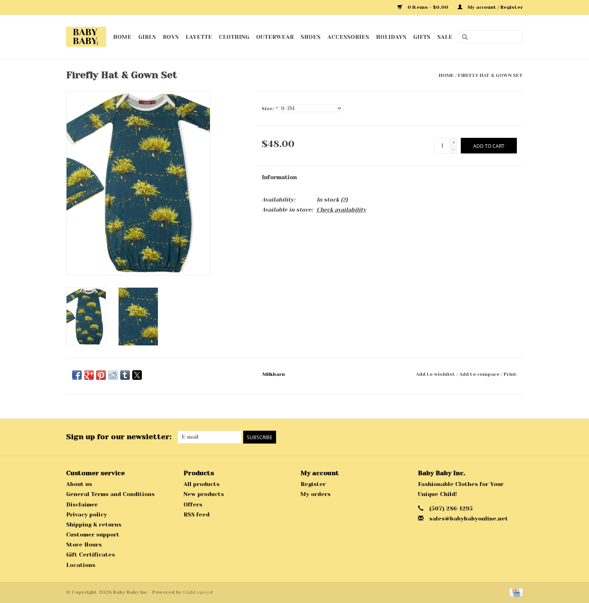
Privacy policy (86, 514)
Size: (269, 108)
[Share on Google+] (89, 375)
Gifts (421, 37)
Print (510, 374)
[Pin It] (101, 375)
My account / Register (494, 7)
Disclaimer (82, 504)
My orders (316, 494)
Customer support (92, 534)
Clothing (234, 37)
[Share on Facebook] (77, 375)
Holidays (391, 37)
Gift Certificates (90, 554)
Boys (171, 37)
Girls (147, 37)
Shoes (311, 37)
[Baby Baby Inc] (86, 37)
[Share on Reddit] (113, 375)
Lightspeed (198, 592)
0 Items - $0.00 (428, 7)
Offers (193, 504)
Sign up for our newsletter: (118, 437)
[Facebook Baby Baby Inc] (502, 437)
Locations (80, 565)
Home (122, 37)
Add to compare (480, 374)
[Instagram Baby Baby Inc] (516, 437)
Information (279, 177)
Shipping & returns (93, 524)
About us (79, 484)
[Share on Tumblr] (125, 375)
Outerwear (275, 37)
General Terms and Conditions (110, 494)
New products (204, 494)
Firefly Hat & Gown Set (490, 75)
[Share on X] (137, 375)
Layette (199, 37)
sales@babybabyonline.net (468, 518)
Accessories (348, 37)
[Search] (465, 36)
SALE (444, 37)
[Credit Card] (514, 592)
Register (313, 484)
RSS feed (197, 514)
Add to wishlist (436, 374)
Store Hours (84, 544)
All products (202, 484)
